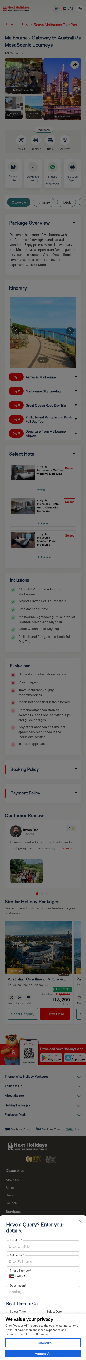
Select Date (54, 1311)
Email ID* (16, 1240)
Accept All (43, 1353)
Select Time (18, 1311)
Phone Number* (20, 1270)
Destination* (18, 1285)
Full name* (17, 1255)
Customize (43, 1343)
